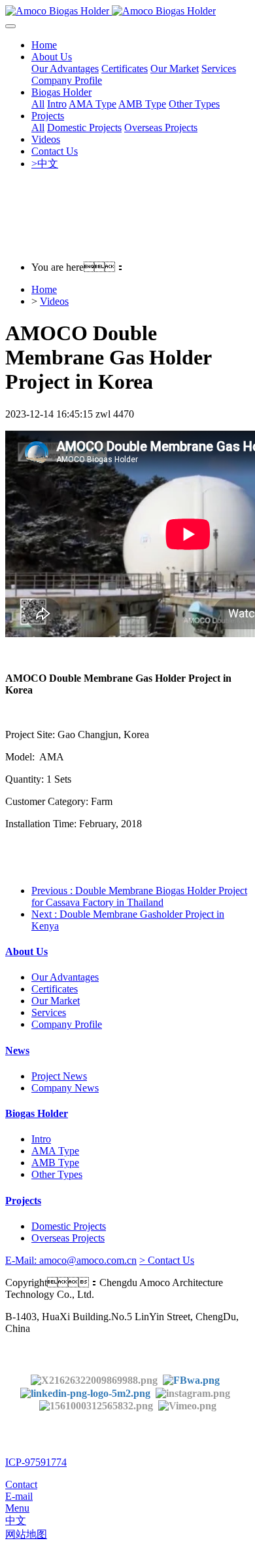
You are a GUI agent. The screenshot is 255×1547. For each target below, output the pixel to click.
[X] (94, 1379)
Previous (139, 896)
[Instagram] (193, 1392)
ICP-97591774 (36, 1462)
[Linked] (85, 1392)
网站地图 (26, 1534)
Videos (54, 301)
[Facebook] (191, 1379)
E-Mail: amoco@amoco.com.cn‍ (71, 1260)
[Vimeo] (187, 1405)
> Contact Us (166, 1260)
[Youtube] (98, 1405)
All (37, 103)
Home (44, 44)
